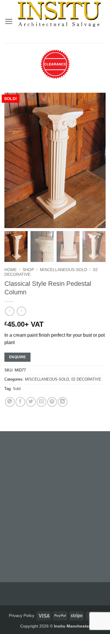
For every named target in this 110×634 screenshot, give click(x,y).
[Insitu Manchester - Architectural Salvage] (59, 14)
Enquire (17, 357)
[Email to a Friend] (41, 402)
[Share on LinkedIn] (62, 402)
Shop (28, 270)
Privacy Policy (21, 615)
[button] (8, 21)
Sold (17, 388)
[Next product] (9, 311)
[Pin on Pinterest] (52, 402)
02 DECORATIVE (86, 379)
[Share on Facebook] (20, 402)
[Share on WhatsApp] (10, 402)
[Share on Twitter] (31, 402)
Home (10, 270)
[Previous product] (21, 311)
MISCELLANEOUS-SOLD (63, 270)
